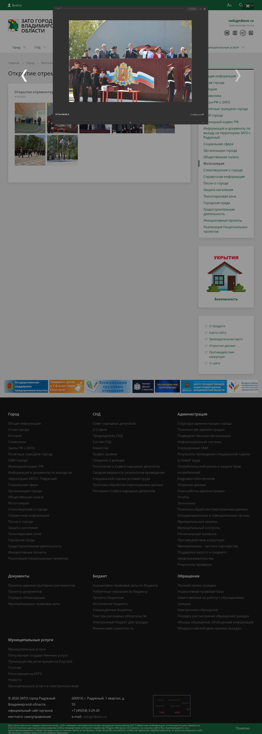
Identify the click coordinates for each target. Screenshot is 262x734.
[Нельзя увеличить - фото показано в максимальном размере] (201, 9)
